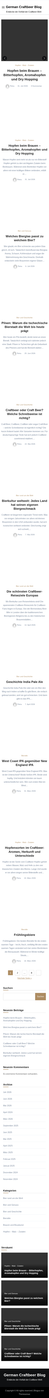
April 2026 (8, 1112)
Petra (12, 86)
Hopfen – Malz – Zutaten (14, 1232)
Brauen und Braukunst (13, 1225)
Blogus (37, 1391)
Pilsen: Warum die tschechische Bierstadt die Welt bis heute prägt (24, 326)
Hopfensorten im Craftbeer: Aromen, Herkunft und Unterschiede (24, 851)
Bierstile (24, 755)
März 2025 (8, 1152)
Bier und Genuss (24, 231)
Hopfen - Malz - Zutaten (24, 65)
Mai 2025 (7, 1139)
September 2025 (10, 1126)
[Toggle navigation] (3, 7)
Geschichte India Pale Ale (24, 682)
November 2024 (10, 1179)
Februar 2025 (9, 1159)
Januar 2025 (9, 1166)
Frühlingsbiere (24, 935)
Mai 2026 (7, 1106)
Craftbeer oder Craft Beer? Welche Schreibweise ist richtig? (24, 414)
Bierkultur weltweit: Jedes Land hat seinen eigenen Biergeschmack (24, 504)
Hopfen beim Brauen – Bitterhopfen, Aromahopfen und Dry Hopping (24, 75)
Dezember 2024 (10, 1172)
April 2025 (8, 1146)
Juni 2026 (7, 1099)
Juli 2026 (7, 1092)
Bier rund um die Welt (24, 495)
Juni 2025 (7, 1132)
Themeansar (24, 1394)
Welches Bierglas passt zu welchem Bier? (22, 1027)
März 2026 (8, 1119)
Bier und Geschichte (24, 317)
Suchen (8, 988)
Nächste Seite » (24, 978)
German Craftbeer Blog (24, 7)
